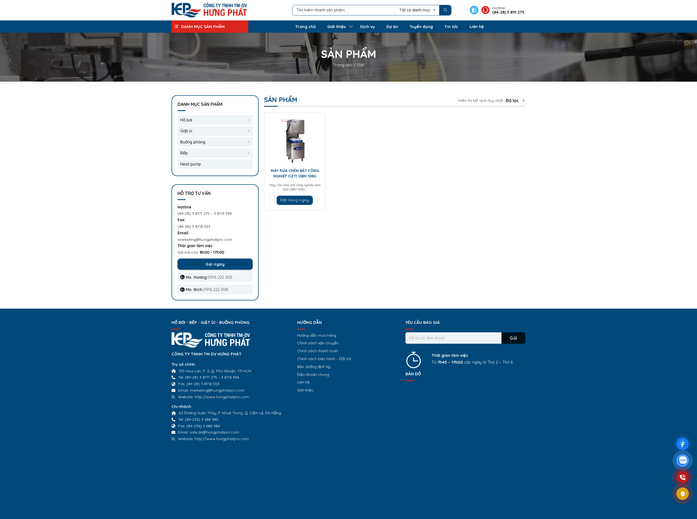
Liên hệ (477, 26)
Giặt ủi (186, 130)
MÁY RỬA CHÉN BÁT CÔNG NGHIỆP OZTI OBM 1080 (295, 173)
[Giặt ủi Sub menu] (248, 131)
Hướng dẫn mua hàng (316, 335)
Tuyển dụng (421, 26)
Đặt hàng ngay (294, 200)
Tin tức (451, 26)
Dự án (392, 26)
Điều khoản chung (313, 374)
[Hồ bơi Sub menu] (248, 120)
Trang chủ (305, 26)
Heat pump (190, 164)
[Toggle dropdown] (176, 26)
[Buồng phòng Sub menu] (248, 142)
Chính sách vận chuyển (317, 342)
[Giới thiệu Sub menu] (350, 26)
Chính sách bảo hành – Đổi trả (324, 358)
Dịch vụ (367, 26)
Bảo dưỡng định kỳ (313, 366)
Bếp (184, 152)
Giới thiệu (336, 26)
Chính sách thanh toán (317, 350)
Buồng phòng (192, 142)
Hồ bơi (186, 119)
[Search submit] (445, 10)
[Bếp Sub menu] (248, 153)
